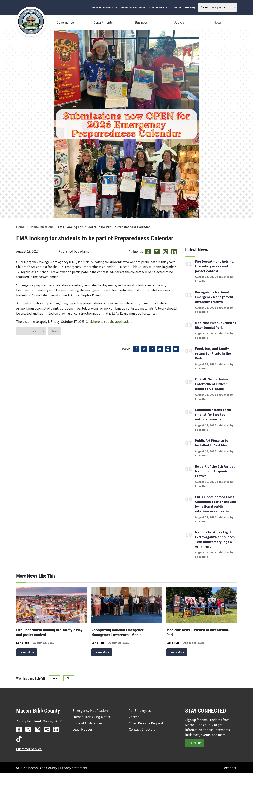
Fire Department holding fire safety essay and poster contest (214, 266)
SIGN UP (194, 743)
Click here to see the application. (109, 321)
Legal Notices (83, 729)
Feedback (230, 768)
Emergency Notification (90, 710)
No (68, 678)
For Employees (140, 710)
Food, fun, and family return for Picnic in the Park (213, 353)
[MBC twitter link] (29, 729)
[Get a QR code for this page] (176, 349)
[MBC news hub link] (48, 729)
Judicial (179, 22)
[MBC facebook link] (20, 729)
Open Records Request (146, 723)
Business (141, 22)
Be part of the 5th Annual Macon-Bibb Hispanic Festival (215, 471)
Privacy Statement (73, 768)
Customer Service (29, 749)
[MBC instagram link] (39, 729)
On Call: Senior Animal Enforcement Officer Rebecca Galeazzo (212, 384)
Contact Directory (142, 729)
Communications (42, 227)
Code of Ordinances (87, 723)
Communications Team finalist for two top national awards (213, 414)
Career (134, 717)
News (217, 22)
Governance (65, 22)
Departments (103, 22)
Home (20, 227)
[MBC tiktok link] (20, 738)
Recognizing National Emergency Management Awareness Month (214, 297)
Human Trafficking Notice (92, 717)
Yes (55, 678)
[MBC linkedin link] (57, 729)
